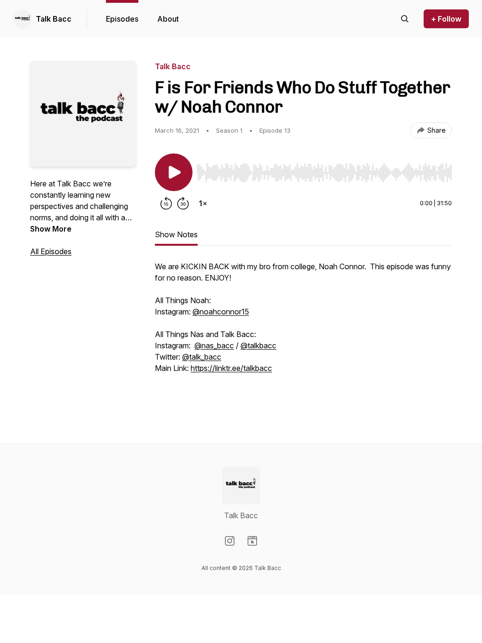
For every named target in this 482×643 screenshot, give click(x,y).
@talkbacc (258, 345)
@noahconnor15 (221, 311)
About (168, 19)
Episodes (122, 19)
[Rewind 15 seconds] (166, 203)
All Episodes (51, 251)
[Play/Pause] (174, 172)
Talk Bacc (54, 19)
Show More (51, 228)
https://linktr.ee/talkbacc (231, 368)
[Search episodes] (405, 18)
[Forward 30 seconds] (183, 203)
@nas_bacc (214, 345)
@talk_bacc (201, 357)
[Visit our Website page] (252, 541)
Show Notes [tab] (176, 234)
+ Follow (446, 19)
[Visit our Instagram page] (229, 541)
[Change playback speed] (202, 203)
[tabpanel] (303, 333)
